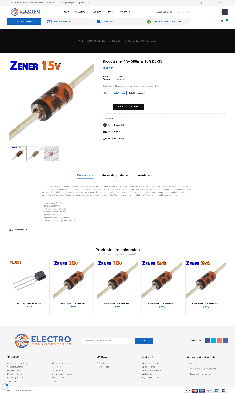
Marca (105, 76)
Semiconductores (15, 367)
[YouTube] (219, 340)
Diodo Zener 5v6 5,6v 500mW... (205, 304)
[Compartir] (116, 118)
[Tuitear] (120, 118)
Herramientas (58, 370)
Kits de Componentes (61, 377)
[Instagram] (225, 340)
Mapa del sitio (103, 367)
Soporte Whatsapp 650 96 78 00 (167, 21)
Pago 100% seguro (62, 21)
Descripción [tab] (85, 175)
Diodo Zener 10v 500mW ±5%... (117, 304)
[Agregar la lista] (148, 107)
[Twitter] (213, 340)
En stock (106, 79)
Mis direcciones (148, 367)
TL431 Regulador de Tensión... (29, 304)
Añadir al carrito (128, 107)
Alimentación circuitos (61, 363)
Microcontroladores (15, 374)
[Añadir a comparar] (155, 107)
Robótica (56, 381)
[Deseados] (221, 22)
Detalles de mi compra (151, 370)
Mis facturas (147, 374)
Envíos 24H (108, 21)
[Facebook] (207, 340)
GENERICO (120, 76)
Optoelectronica (14, 370)
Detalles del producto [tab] (114, 175)
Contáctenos (102, 363)
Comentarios (143, 175)
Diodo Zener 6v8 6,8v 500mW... (161, 304)
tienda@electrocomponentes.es (204, 374)
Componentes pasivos (17, 363)
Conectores (57, 367)
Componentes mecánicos (63, 374)
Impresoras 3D (13, 381)
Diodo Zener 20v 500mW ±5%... (73, 304)
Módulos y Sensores (16, 377)
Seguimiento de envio (151, 377)
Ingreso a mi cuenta (150, 363)
